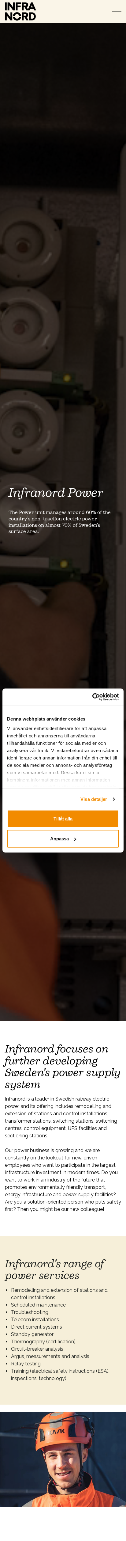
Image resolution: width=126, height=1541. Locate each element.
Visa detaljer (93, 799)
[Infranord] (20, 11)
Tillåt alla (63, 818)
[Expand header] (117, 11)
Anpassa (59, 838)
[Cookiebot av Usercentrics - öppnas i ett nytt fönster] (92, 697)
